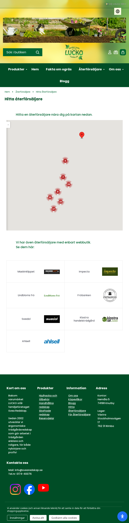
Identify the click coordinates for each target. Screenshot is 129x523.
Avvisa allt (38, 518)
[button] (82, 135)
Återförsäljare (90, 69)
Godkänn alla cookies (64, 518)
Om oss (115, 69)
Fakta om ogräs (59, 69)
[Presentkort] (116, 52)
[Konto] (110, 52)
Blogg (64, 81)
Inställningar (17, 518)
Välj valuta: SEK (116, 4)
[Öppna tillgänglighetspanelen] (122, 516)
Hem (35, 69)
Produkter (16, 69)
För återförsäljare (79, 414)
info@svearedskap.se (28, 470)
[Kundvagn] (123, 52)
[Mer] (25, 69)
